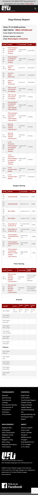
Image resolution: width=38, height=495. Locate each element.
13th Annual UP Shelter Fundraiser (12, 89)
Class (30, 44)
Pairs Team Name (31, 270)
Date (4, 44)
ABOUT (23, 424)
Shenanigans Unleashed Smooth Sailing (12, 50)
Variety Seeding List (28, 414)
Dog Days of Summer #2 (12, 230)
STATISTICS (25, 392)
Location (22, 44)
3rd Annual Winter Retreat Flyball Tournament (12, 277)
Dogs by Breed (26, 405)
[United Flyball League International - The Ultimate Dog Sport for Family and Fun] (13, 8)
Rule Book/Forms (27, 442)
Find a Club (25, 430)
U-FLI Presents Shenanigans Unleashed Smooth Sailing (12, 146)
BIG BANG (11, 211)
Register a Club (7, 435)
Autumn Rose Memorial (11, 67)
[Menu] (35, 8)
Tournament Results (9, 405)
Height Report (26, 407)
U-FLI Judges (26, 444)
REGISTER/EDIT (8, 424)
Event (10, 44)
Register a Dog (7, 440)
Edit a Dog (6, 442)
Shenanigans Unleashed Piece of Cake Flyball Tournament (12, 105)
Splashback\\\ (12, 197)
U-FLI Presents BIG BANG (12, 169)
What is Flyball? (27, 428)
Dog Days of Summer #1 (12, 225)
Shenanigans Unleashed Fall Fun (13, 236)
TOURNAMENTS (8, 392)
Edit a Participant (8, 432)
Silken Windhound (23, 30)
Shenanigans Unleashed (18, 39)
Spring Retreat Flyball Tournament (12, 126)
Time (33, 191)
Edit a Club (6, 437)
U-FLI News (25, 447)
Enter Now (29, 4)
